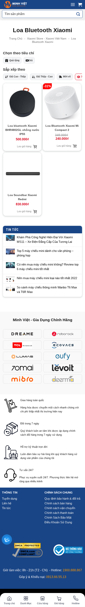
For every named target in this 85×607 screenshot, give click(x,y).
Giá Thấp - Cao (44, 76)
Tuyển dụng (9, 498)
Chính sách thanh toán (59, 512)
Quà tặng (14, 60)
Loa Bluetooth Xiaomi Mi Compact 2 (62, 127)
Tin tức (6, 508)
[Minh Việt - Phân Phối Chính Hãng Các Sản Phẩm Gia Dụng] (15, 4)
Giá (31, 60)
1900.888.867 (72, 570)
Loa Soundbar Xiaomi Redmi (22, 197)
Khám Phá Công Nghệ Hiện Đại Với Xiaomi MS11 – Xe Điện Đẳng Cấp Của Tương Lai (45, 239)
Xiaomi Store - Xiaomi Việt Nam (46, 38)
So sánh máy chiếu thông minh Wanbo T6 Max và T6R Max (47, 290)
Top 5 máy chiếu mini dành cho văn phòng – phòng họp (45, 253)
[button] (72, 4)
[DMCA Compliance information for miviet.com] (27, 552)
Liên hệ (6, 503)
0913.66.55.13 (56, 577)
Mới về (67, 76)
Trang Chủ (15, 38)
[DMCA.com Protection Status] (27, 545)
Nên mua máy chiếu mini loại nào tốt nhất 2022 (47, 278)
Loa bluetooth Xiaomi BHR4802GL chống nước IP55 (22, 130)
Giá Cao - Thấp (17, 76)
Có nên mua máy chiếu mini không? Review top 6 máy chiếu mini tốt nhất (47, 267)
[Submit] (78, 14)
